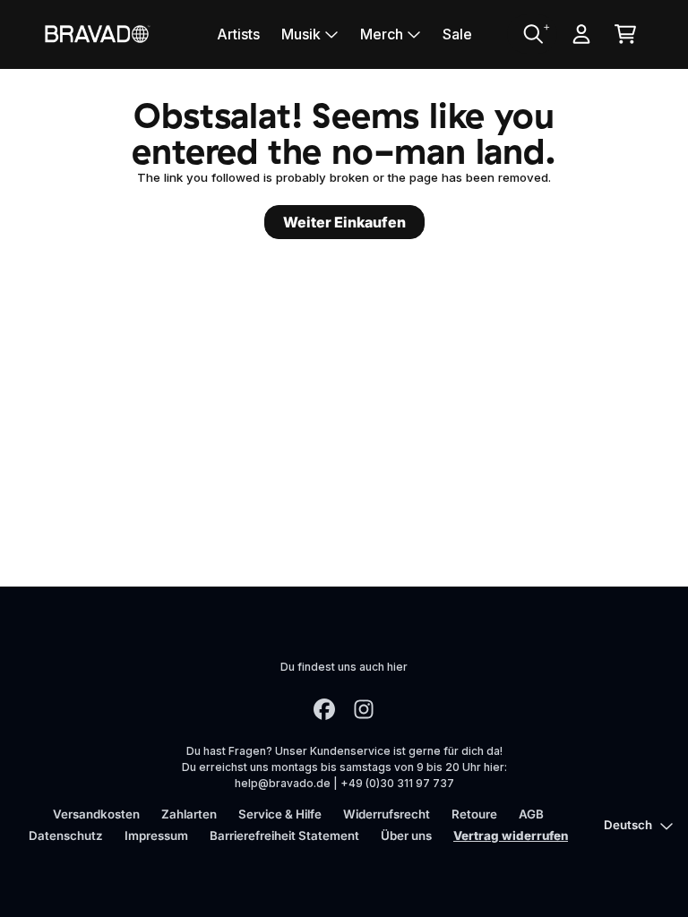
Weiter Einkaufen (344, 222)
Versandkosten (96, 814)
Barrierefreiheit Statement (284, 835)
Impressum (156, 835)
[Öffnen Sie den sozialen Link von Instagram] (363, 709)
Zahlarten (189, 814)
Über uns (406, 835)
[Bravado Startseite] (96, 33)
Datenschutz (66, 835)
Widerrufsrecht (386, 814)
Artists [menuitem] (238, 34)
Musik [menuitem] (301, 34)
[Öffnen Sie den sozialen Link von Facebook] (324, 709)
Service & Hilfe (280, 814)
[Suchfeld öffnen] (532, 34)
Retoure (474, 814)
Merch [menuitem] (381, 34)
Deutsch (628, 825)
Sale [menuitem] (457, 34)
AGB (531, 814)
